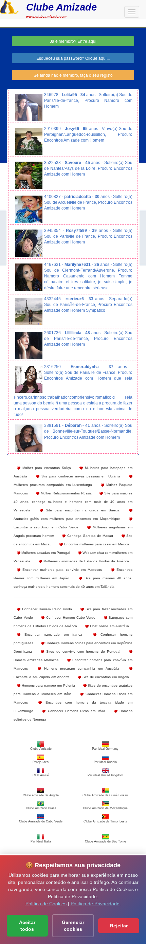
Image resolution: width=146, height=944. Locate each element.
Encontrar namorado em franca (51, 634)
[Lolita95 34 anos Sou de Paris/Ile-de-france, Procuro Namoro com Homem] (28, 107)
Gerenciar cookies (73, 926)
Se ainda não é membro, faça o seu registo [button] (73, 75)
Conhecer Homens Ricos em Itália (75, 711)
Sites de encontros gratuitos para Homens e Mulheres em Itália (73, 690)
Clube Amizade (61, 7)
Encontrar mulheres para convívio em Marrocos (61, 569)
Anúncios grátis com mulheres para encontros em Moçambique (67, 519)
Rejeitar (119, 925)
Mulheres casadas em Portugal (45, 553)
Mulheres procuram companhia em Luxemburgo (53, 485)
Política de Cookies (46, 903)
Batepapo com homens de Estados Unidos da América (73, 622)
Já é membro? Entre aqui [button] (73, 41)
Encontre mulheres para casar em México (96, 544)
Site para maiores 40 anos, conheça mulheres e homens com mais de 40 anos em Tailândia (73, 582)
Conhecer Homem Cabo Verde (69, 617)
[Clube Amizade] (9, 6)
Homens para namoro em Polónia (47, 685)
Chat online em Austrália (109, 626)
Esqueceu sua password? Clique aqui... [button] (73, 58)
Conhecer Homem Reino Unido (46, 609)
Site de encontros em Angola (105, 677)
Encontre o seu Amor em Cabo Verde (46, 527)
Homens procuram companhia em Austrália (80, 668)
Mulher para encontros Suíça (45, 468)
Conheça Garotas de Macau (89, 536)
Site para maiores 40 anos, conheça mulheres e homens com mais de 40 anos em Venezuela (73, 501)
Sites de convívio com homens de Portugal (82, 651)
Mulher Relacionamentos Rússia (65, 493)
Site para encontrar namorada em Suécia (81, 510)
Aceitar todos (27, 926)
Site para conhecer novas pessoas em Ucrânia (79, 476)
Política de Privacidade (95, 903)
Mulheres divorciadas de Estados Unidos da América (85, 561)
